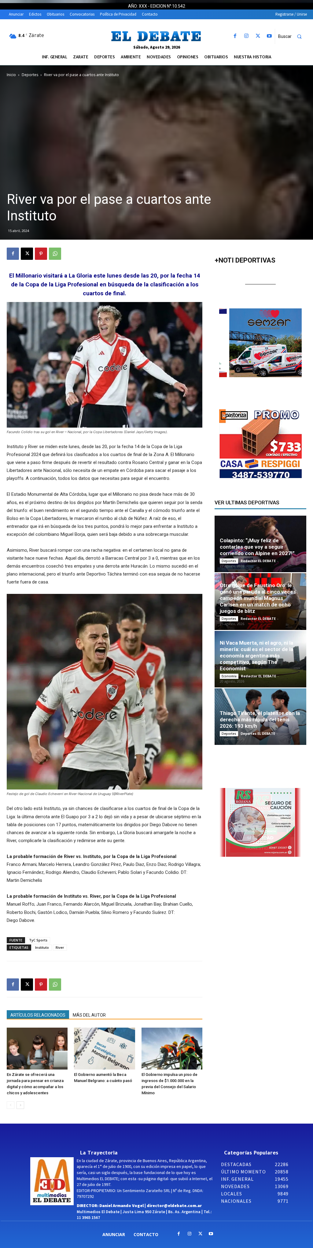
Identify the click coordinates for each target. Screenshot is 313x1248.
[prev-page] (10, 1105)
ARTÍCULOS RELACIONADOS (37, 1015)
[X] (258, 36)
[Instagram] (246, 36)
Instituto (42, 947)
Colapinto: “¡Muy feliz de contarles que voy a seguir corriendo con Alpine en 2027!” (257, 546)
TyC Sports (38, 940)
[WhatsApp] (55, 254)
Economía (229, 676)
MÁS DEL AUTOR (89, 1015)
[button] (292, 36)
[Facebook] (235, 36)
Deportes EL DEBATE (258, 733)
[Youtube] (269, 36)
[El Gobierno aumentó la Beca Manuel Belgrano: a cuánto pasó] (104, 1048)
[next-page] (20, 1105)
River (60, 947)
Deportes (30, 74)
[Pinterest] (41, 254)
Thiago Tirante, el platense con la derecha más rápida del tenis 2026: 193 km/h (260, 719)
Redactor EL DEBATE (258, 560)
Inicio (11, 74)
